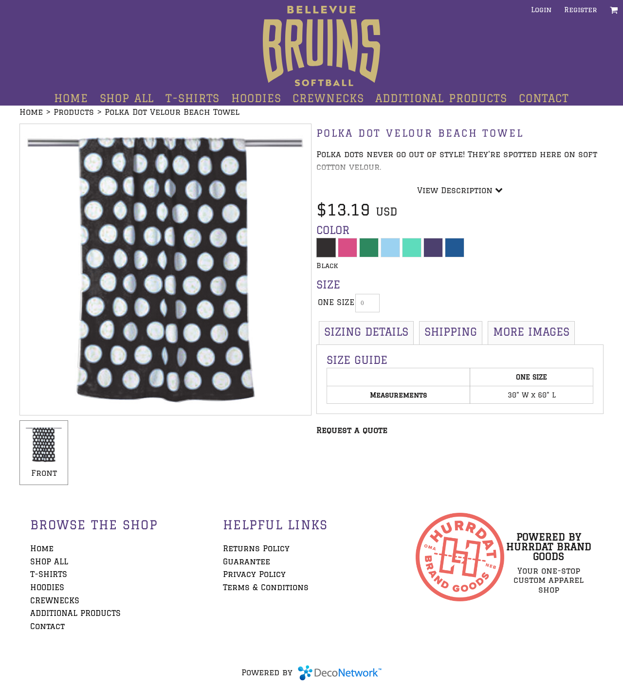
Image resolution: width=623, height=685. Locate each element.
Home (31, 112)
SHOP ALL (49, 561)
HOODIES (47, 587)
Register (580, 10)
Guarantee (246, 561)
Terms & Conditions (266, 587)
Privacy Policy (254, 574)
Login (541, 10)
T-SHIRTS (48, 574)
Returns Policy (256, 548)
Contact (47, 626)
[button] (614, 10)
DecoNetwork (340, 673)
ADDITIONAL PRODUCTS (75, 613)
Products (74, 112)
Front (44, 473)
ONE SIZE (336, 302)
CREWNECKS (54, 600)
